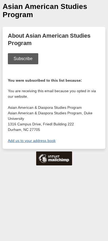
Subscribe (23, 58)
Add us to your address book (32, 141)
